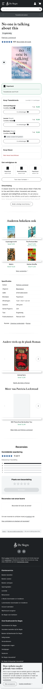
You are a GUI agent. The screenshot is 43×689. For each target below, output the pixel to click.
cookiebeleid (7, 680)
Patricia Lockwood (9, 38)
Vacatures (5, 653)
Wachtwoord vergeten (9, 610)
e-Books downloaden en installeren (13, 599)
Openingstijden (6, 587)
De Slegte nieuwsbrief (9, 657)
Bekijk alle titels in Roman (21, 383)
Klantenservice (7, 570)
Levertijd (4, 591)
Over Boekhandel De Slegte (12, 621)
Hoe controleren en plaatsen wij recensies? (15, 521)
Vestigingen (5, 649)
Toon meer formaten (20, 179)
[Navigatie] (3, 3)
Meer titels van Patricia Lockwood (21, 430)
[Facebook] (19, 551)
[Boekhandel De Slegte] (12, 3)
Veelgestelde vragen (22, 562)
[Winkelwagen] (39, 3)
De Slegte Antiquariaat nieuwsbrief (12, 661)
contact (7, 558)
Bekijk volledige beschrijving (21, 204)
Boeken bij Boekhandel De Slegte (12, 633)
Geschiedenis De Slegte (9, 625)
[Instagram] (24, 551)
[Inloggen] (35, 3)
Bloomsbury (20, 289)
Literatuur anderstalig (17, 323)
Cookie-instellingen (25, 683)
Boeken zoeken (6, 579)
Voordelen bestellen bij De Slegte (12, 629)
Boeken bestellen (7, 575)
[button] (3, 14)
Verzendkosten (6, 641)
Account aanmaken (8, 607)
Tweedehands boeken (21, 15)
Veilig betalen (6, 637)
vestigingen (8, 560)
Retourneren (6, 595)
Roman (28, 323)
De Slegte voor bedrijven (9, 614)
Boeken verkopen (7, 583)
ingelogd (29, 516)
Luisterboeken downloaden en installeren (15, 603)
